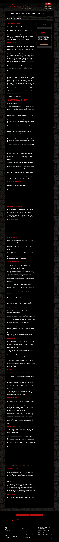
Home (8, 18)
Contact (43, 13)
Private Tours (18, 13)
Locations (39, 13)
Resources (33, 13)
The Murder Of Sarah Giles (43, 36)
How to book (7, 529)
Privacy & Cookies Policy (26, 537)
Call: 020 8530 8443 (36, 515)
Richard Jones (21, 26)
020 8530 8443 (48, 8)
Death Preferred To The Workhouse (14, 505)
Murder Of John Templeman (43, 38)
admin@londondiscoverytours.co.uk (30, 534)
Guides (6, 535)
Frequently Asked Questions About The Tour (12, 536)
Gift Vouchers (28, 13)
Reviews (23, 13)
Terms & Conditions (25, 536)
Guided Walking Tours (9, 530)
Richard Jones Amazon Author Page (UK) (45, 534)
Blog (10, 18)
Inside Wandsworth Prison (42, 35)
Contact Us (7, 537)
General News (13, 18)
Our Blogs (7, 534)
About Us (6, 528)
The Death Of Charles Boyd (43, 39)
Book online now (22, 515)
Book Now (48, 3)
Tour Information (11, 13)
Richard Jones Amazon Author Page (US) (45, 535)
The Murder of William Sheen (43, 37)
